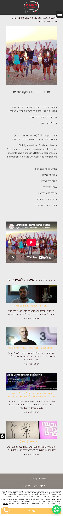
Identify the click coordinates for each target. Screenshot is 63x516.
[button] (56, 509)
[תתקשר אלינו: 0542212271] (6, 496)
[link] (31, 294)
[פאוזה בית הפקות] (31, 7)
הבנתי (31, 511)
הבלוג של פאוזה (39, 18)
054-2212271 (31, 486)
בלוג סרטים (23, 18)
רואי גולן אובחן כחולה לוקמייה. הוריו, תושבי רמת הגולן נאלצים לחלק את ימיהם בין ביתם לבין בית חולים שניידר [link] (31, 312)
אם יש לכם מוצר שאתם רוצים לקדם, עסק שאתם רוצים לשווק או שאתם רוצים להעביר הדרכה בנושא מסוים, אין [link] (31, 448)
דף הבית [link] (53, 18)
